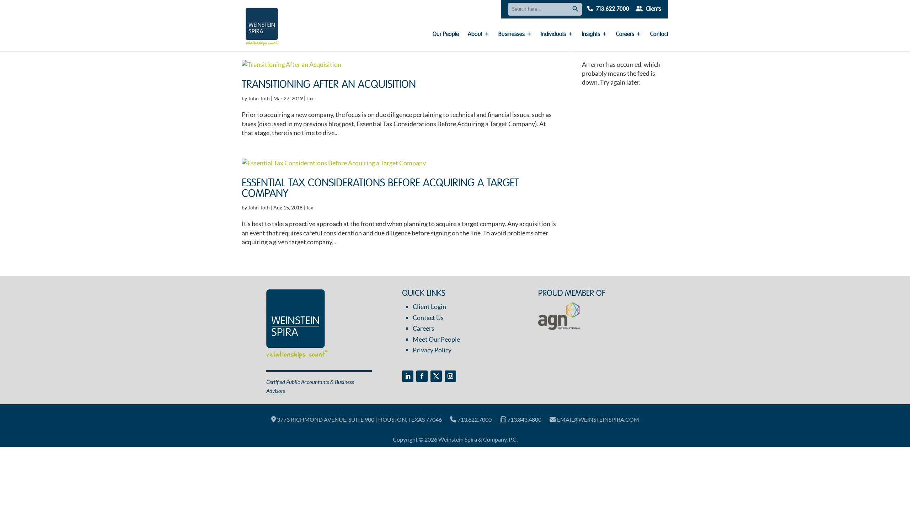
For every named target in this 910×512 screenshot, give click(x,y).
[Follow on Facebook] (422, 376)
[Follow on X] (436, 376)
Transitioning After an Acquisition (329, 85)
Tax (310, 98)
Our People (446, 34)
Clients (652, 9)
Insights (591, 34)
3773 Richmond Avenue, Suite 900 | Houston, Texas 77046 (359, 419)
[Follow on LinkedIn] (407, 376)
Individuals (553, 34)
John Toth (259, 98)
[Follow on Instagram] (450, 376)
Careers (625, 34)
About (475, 34)
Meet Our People (436, 339)
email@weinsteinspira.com (597, 419)
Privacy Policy (432, 350)
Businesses (511, 34)
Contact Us (428, 317)
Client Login (429, 306)
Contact (659, 34)
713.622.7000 (612, 9)
